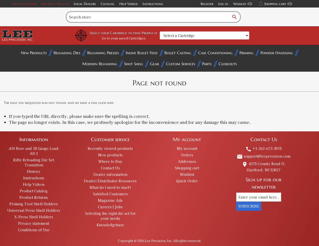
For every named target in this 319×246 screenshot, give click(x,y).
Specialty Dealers (55, 3)
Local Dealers (85, 3)
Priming (246, 52)
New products (110, 154)
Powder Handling (276, 52)
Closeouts (228, 63)
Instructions (153, 3)
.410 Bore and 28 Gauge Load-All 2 (34, 151)
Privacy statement (33, 223)
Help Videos (128, 3)
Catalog (107, 3)
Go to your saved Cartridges (124, 38)
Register (207, 3)
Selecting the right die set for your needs (110, 216)
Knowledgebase (110, 224)
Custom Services (180, 63)
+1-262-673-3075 (263, 148)
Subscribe (248, 206)
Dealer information (110, 174)
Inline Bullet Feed (142, 52)
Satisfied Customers (110, 193)
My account (187, 148)
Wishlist (187, 174)
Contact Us (110, 167)
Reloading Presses (103, 52)
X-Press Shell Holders (33, 216)
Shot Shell (133, 63)
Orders (187, 154)
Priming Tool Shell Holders (33, 203)
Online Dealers (24, 3)
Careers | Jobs (110, 206)
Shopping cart (187, 167)
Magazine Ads (110, 200)
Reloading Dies (67, 52)
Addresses (187, 161)
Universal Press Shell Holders (33, 210)
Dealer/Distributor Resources (110, 180)
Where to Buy (110, 161)
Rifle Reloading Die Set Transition (33, 162)
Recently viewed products (110, 148)
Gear (154, 63)
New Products (34, 52)
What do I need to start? (110, 187)
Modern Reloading (99, 63)
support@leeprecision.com (263, 156)
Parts (207, 63)
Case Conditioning (215, 52)
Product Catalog (34, 190)
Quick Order (187, 180)
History (33, 171)
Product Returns (33, 197)
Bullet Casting (177, 52)
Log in (223, 3)
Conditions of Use (34, 229)
